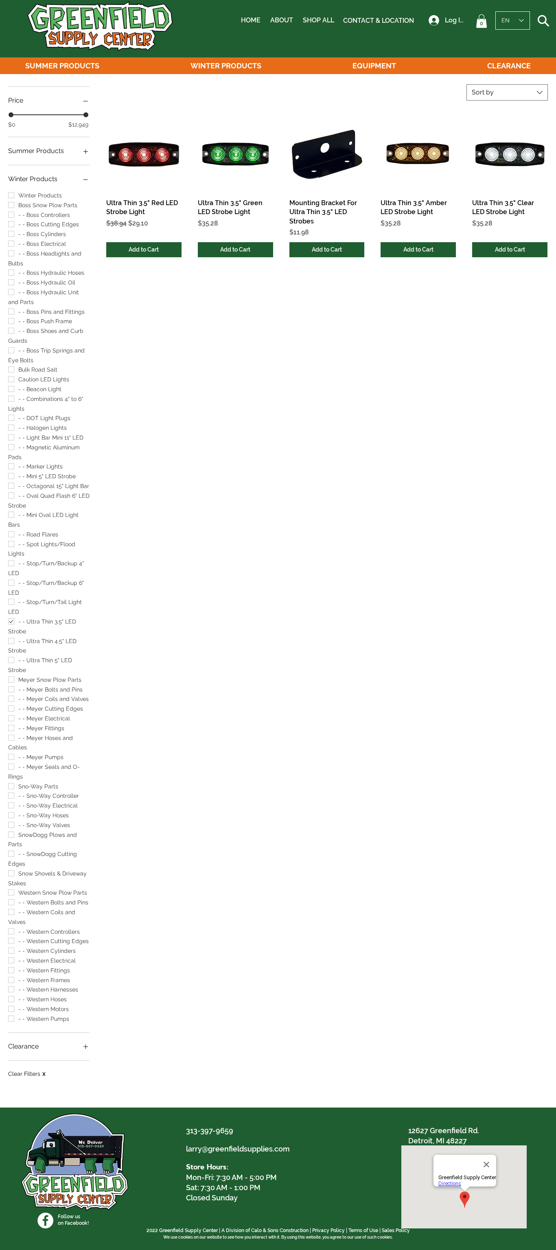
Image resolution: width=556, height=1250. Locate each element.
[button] (481, 21)
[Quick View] (144, 154)
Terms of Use (363, 1230)
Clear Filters (27, 1073)
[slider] (11, 115)
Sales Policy (396, 1230)
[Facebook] (45, 1220)
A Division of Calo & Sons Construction (265, 1230)
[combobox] (507, 92)
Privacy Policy (328, 1230)
